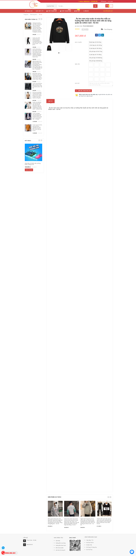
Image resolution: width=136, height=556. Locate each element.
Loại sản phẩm (50, 6)
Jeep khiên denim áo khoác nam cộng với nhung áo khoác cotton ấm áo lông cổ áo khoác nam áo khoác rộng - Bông (37, 76)
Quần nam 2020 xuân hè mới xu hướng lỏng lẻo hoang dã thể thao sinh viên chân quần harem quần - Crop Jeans (37, 41)
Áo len (40, 14)
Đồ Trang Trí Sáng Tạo (91, 547)
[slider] (77, 29)
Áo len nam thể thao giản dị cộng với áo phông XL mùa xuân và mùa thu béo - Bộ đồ (37, 86)
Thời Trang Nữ (52, 11)
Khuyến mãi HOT (108, 11)
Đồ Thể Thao (89, 549)
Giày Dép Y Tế (39, 11)
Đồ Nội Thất (89, 545)
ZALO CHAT (72, 537)
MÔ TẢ (50, 101)
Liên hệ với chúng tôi (60, 550)
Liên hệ (86, 11)
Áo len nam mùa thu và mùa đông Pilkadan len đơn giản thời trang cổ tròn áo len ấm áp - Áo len (37, 127)
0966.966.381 (30, 544)
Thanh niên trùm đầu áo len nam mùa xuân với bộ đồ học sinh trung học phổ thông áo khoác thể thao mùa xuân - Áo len (104, 521)
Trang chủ (29, 11)
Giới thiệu (58, 540)
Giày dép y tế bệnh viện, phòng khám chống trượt (32, 163)
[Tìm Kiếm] (95, 6)
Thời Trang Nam (66, 11)
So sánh (111, 1)
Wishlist (104, 1)
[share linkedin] (102, 35)
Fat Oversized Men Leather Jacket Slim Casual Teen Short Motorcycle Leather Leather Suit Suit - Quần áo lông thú (37, 95)
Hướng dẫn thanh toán (61, 545)
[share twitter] (99, 35)
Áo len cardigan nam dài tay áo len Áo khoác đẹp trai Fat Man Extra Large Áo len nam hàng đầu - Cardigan (37, 116)
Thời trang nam (33, 14)
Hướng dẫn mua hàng (60, 543)
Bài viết (77, 11)
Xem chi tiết (29, 170)
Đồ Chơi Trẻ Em (90, 542)
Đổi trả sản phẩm (60, 547)
